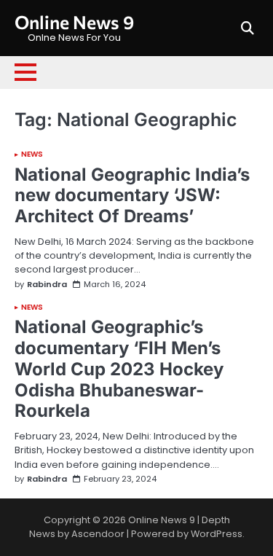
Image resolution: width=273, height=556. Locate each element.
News (32, 154)
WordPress (216, 534)
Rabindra (47, 284)
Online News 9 (74, 22)
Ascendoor (97, 534)
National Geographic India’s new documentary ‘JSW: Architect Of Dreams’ (132, 195)
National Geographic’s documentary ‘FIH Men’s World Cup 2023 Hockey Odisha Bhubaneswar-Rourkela (119, 368)
